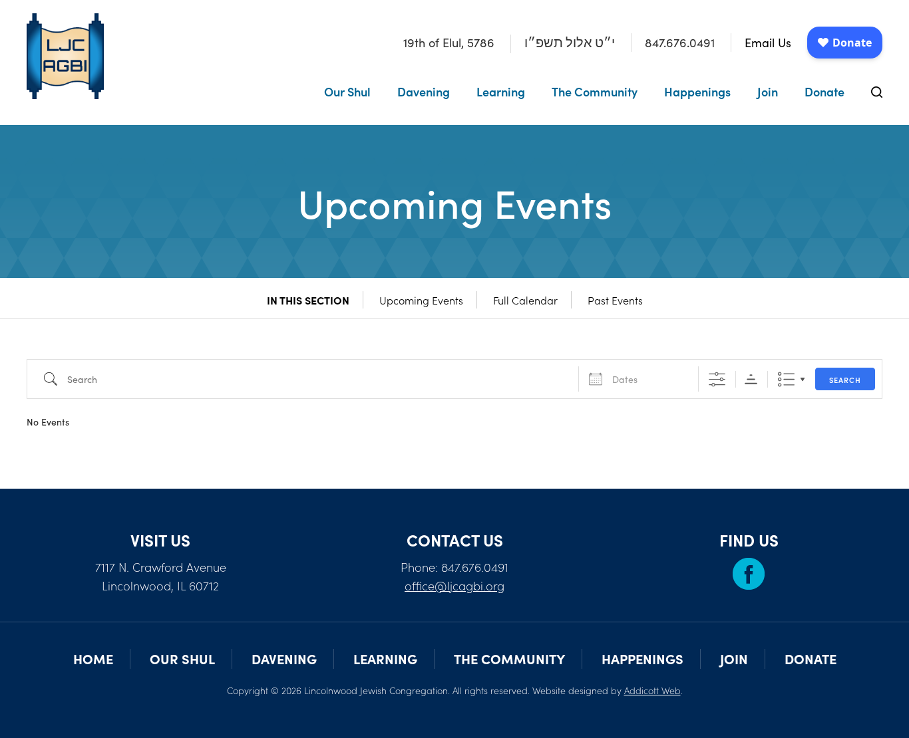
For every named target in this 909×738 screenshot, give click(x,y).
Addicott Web (652, 690)
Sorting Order (751, 379)
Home (93, 659)
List (786, 379)
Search (845, 379)
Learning (500, 91)
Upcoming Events (421, 300)
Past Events (615, 300)
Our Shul (347, 91)
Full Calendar (525, 300)
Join (767, 91)
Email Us (768, 43)
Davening (423, 91)
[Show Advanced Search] (717, 379)
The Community (594, 91)
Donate (824, 91)
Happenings (697, 91)
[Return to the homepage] (65, 56)
